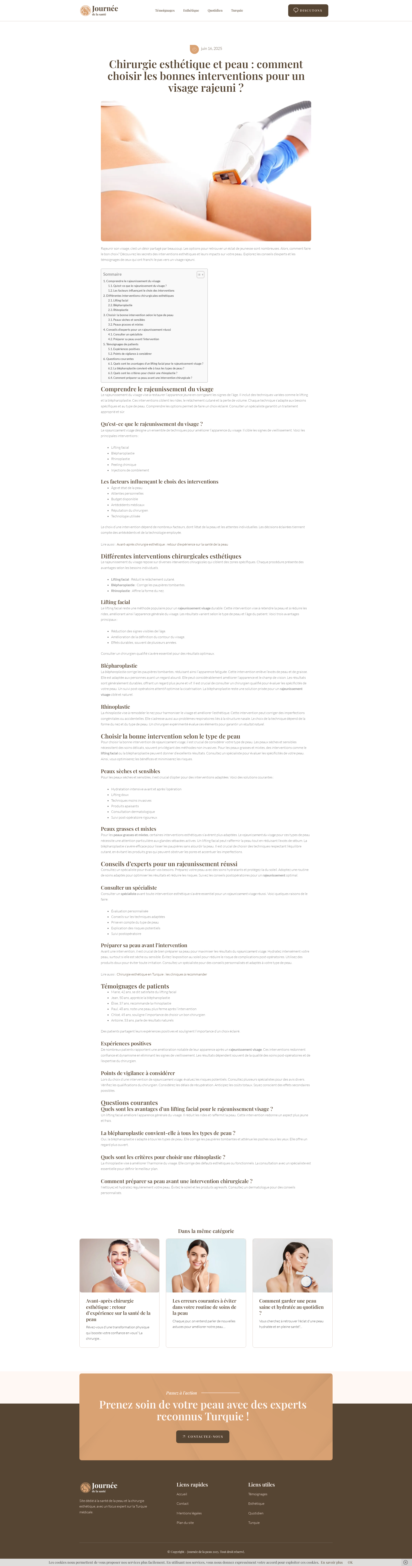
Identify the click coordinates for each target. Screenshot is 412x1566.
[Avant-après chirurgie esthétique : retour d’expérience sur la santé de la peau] (119, 1265)
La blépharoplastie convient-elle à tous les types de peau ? (148, 368)
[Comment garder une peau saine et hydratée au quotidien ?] (292, 1265)
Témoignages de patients (122, 344)
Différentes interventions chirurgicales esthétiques (140, 295)
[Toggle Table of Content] (198, 274)
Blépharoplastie (122, 305)
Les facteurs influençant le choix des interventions (143, 290)
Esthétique (191, 10)
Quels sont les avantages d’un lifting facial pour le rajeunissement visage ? (158, 363)
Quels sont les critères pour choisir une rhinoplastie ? (145, 373)
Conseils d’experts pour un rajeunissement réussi (138, 329)
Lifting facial (120, 300)
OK (350, 1562)
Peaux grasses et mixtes (128, 324)
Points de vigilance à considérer (132, 353)
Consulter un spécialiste (127, 334)
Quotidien (215, 10)
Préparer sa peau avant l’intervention (136, 339)
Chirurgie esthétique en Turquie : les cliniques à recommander (162, 974)
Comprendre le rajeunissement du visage (133, 281)
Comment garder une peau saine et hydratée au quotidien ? (291, 1306)
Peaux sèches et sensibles (129, 319)
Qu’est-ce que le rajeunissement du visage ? (140, 286)
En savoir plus (332, 1562)
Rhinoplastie (120, 310)
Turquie (237, 10)
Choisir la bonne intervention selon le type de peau (139, 315)
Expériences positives (126, 349)
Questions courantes (120, 359)
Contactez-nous (205, 1436)
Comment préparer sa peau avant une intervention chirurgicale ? (152, 377)
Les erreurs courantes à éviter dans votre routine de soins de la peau (204, 1306)
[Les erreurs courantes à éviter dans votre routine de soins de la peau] (206, 1265)
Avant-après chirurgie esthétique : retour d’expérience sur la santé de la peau (172, 544)
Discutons (311, 10)
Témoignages (165, 10)
